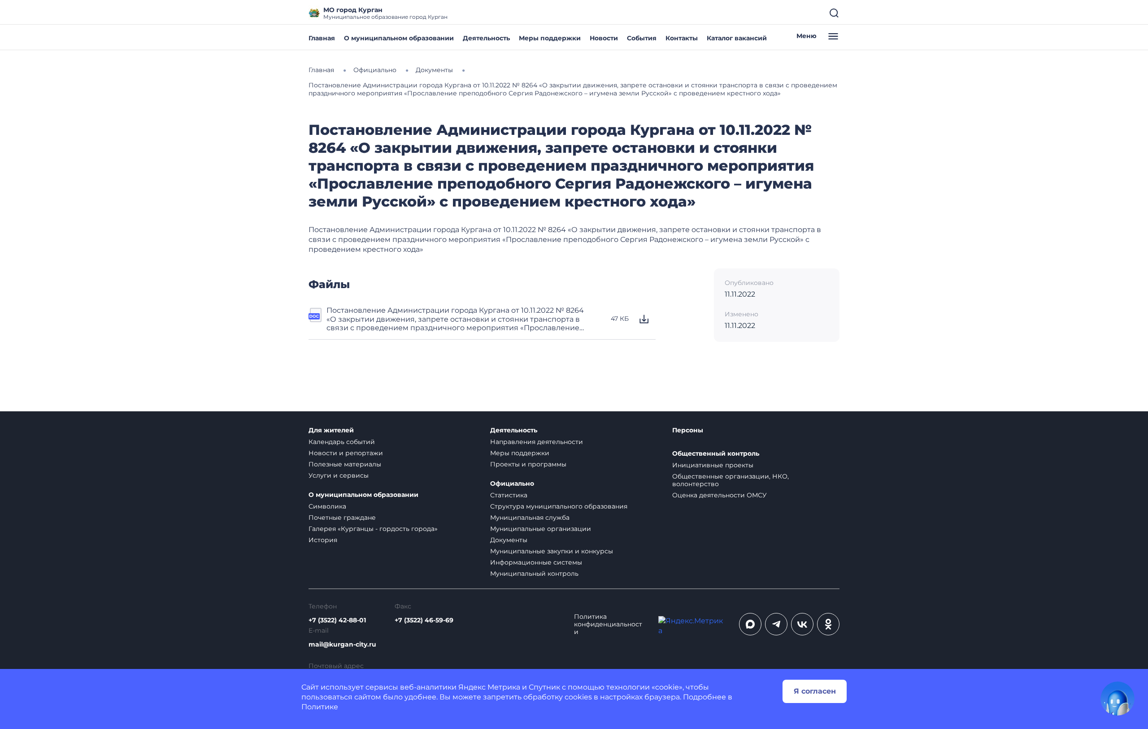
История (323, 540)
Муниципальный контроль (534, 573)
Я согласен (815, 691)
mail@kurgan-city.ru (342, 644)
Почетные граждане (342, 517)
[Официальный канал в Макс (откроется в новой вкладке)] (750, 624)
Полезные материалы (345, 464)
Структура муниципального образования (558, 506)
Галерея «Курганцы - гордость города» (373, 529)
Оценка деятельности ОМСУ (719, 495)
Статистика (508, 495)
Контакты (681, 38)
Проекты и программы (528, 464)
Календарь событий (342, 442)
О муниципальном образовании (399, 38)
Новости (604, 38)
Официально (512, 483)
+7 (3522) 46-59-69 (424, 620)
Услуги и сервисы (339, 475)
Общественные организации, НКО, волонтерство (730, 480)
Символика (327, 506)
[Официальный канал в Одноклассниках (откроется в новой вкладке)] (828, 624)
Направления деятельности (536, 442)
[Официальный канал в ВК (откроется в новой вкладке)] (802, 624)
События (642, 38)
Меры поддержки (550, 38)
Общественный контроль (715, 453)
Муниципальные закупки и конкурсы (551, 551)
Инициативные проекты (712, 465)
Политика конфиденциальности (608, 624)
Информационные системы (536, 562)
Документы (508, 540)
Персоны (687, 430)
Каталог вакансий (737, 38)
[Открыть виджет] (1117, 699)
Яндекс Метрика (489, 687)
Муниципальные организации (540, 529)
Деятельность (486, 38)
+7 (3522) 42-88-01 (337, 620)
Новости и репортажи (346, 453)
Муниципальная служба (530, 517)
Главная (322, 38)
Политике (319, 707)
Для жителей (331, 430)
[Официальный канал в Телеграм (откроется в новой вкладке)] (776, 624)
